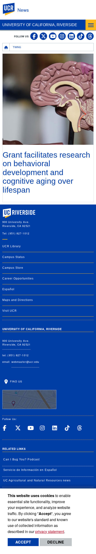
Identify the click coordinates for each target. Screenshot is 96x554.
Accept (23, 542)
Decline (55, 542)
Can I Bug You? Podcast (21, 459)
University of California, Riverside (39, 25)
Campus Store (12, 267)
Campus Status (13, 257)
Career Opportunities (18, 278)
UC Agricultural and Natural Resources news (37, 480)
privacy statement (49, 531)
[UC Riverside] (11, 9)
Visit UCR (9, 310)
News (23, 10)
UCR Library (11, 246)
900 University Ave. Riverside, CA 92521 (16, 342)
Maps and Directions (17, 300)
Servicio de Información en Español (30, 470)
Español (8, 289)
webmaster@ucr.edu (25, 361)
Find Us (15, 381)
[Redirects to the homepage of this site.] (6, 47)
